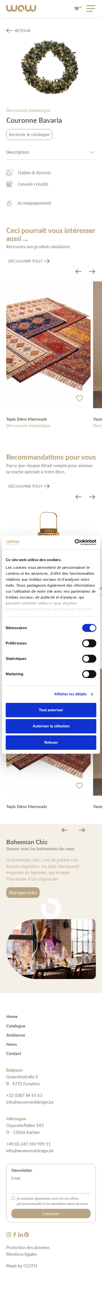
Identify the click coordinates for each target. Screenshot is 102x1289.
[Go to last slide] (78, 272)
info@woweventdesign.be (30, 1102)
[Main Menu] (90, 8)
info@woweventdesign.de (30, 1150)
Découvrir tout (25, 261)
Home (12, 1016)
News (11, 1044)
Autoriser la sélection (51, 726)
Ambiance (15, 1035)
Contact (13, 1053)
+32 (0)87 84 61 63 (24, 1095)
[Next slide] (92, 272)
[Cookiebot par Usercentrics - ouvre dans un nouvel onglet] (74, 542)
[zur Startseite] (21, 8)
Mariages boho (23, 892)
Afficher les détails (70, 694)
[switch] (89, 643)
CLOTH (30, 1266)
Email (15, 1178)
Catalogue (15, 1026)
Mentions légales (21, 1254)
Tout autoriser (51, 710)
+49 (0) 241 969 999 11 (28, 1144)
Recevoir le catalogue (29, 134)
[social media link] (9, 1235)
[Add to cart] (79, 398)
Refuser (51, 742)
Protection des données (28, 1247)
